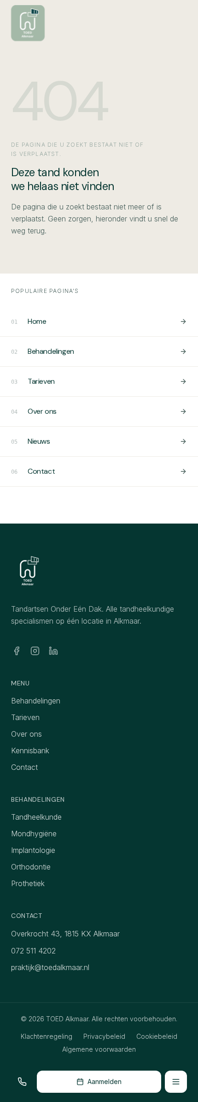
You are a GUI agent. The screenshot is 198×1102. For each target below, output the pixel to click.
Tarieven (25, 717)
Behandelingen (35, 700)
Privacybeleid (104, 1036)
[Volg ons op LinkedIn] (53, 650)
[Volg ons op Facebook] (16, 650)
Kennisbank (30, 750)
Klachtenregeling (46, 1036)
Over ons (26, 734)
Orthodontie (31, 866)
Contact (24, 767)
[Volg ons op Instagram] (35, 650)
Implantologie (33, 850)
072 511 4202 (33, 950)
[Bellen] (22, 1082)
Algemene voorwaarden (99, 1049)
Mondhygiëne (34, 833)
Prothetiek (28, 883)
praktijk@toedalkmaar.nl (50, 967)
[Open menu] (176, 1082)
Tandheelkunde (36, 817)
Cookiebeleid (156, 1036)
